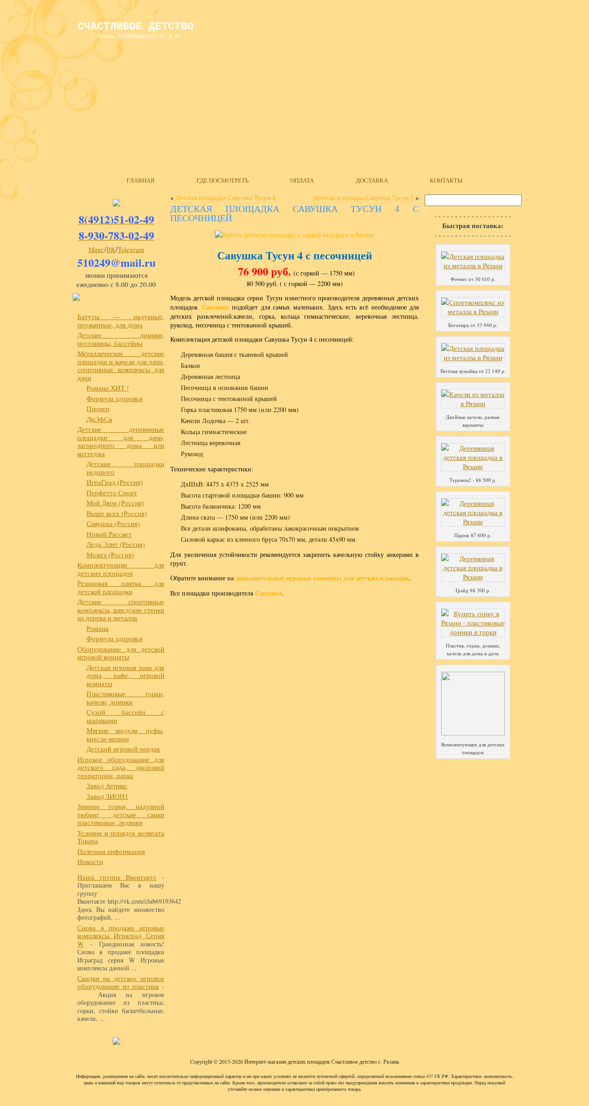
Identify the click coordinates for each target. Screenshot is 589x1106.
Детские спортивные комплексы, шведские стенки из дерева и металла (120, 609)
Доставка (372, 180)
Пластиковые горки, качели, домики (125, 697)
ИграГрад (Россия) (115, 482)
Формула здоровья (115, 398)
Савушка (215, 307)
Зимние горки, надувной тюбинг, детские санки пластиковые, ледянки (120, 814)
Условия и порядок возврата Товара (120, 837)
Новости (90, 861)
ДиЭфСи (99, 419)
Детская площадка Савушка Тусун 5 (363, 197)
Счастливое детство (136, 27)
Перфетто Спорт (112, 492)
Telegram (131, 249)
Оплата (302, 180)
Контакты (446, 180)
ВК (110, 249)
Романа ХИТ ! (108, 387)
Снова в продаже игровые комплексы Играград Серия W (120, 935)
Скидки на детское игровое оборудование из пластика (120, 982)
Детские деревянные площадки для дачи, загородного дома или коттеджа (120, 441)
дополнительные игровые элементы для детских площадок (323, 578)
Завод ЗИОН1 (107, 796)
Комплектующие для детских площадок (120, 569)
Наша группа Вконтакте (116, 877)
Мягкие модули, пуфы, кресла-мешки (125, 734)
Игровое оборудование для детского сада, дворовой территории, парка (120, 767)
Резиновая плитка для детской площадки (120, 587)
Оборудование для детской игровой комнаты (120, 653)
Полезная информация (111, 851)
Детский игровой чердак (123, 748)
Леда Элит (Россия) (116, 544)
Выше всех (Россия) (117, 513)
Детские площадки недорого (125, 467)
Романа (98, 628)
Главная (141, 180)
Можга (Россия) (110, 554)
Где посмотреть (222, 180)
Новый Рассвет (109, 534)
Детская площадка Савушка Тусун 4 (225, 197)
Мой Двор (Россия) (115, 502)
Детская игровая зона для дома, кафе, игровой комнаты (125, 675)
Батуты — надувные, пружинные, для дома (120, 320)
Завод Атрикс (107, 785)
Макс (96, 249)
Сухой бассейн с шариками (125, 716)
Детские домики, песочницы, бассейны (120, 339)
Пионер (98, 408)
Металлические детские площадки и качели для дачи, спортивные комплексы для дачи (120, 365)
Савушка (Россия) (113, 523)
